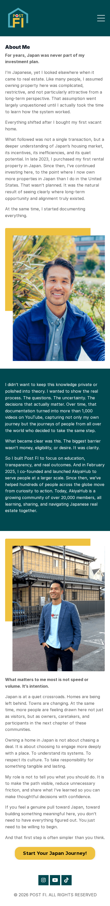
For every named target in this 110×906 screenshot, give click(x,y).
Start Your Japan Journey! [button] (55, 853)
